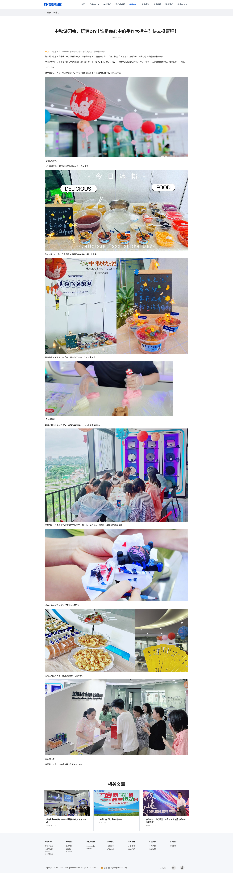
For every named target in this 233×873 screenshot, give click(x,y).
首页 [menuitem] (83, 4)
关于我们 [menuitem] (107, 4)
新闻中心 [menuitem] (133, 4)
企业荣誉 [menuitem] (145, 4)
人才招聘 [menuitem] (157, 4)
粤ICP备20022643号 (119, 868)
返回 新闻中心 (53, 12)
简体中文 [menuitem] (181, 4)
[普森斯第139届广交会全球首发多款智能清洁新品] (67, 803)
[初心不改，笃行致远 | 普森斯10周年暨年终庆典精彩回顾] (166, 803)
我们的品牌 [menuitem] (120, 4)
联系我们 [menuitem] (169, 4)
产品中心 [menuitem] (93, 4)
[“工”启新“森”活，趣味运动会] (116, 803)
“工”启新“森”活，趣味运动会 (109, 819)
